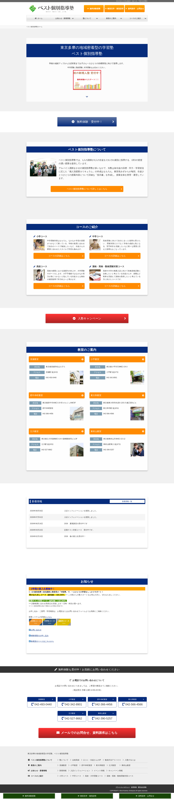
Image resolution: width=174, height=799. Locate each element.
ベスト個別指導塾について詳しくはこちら (87, 189)
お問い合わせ (36, 630)
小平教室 (95, 359)
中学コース (76, 776)
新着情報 (63, 771)
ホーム (40, 18)
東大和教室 (96, 395)
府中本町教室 (36, 395)
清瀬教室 (34, 359)
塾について (63, 760)
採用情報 (134, 787)
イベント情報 (99, 771)
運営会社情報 (142, 787)
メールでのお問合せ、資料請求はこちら (89, 732)
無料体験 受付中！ (89, 121)
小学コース (63, 776)
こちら (49, 617)
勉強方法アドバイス (113, 760)
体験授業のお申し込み (40, 636)
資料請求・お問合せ (136, 9)
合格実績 (75, 760)
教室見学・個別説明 (115, 9)
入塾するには (130, 760)
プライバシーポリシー (123, 787)
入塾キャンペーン (89, 318)
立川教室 (35, 431)
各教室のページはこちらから (42, 641)
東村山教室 (96, 431)
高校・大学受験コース (94, 776)
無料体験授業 (95, 9)
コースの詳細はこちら (59, 256)
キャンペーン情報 (115, 771)
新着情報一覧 (127, 501)
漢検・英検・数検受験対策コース (120, 776)
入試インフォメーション (80, 771)
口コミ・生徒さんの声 (92, 760)
